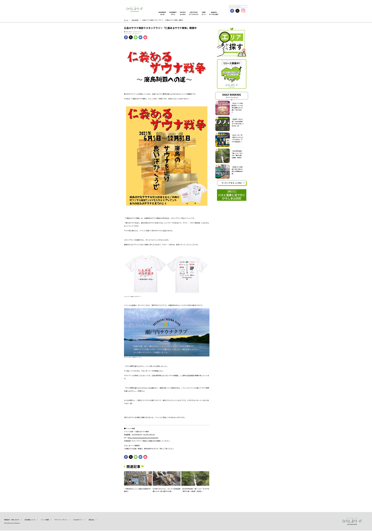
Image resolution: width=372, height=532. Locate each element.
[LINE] (136, 37)
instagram (243, 11)
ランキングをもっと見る (231, 183)
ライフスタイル (134, 33)
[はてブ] (140, 37)
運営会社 (91, 519)
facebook (232, 11)
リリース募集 (45, 519)
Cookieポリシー (78, 519)
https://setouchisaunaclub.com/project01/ (143, 438)
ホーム (126, 20)
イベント (126, 33)
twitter (237, 11)
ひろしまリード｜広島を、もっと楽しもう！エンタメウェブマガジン (134, 9)
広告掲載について (30, 519)
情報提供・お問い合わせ (11, 519)
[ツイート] (131, 37)
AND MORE (135, 20)
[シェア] (126, 37)
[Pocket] (145, 37)
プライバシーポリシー (61, 519)
